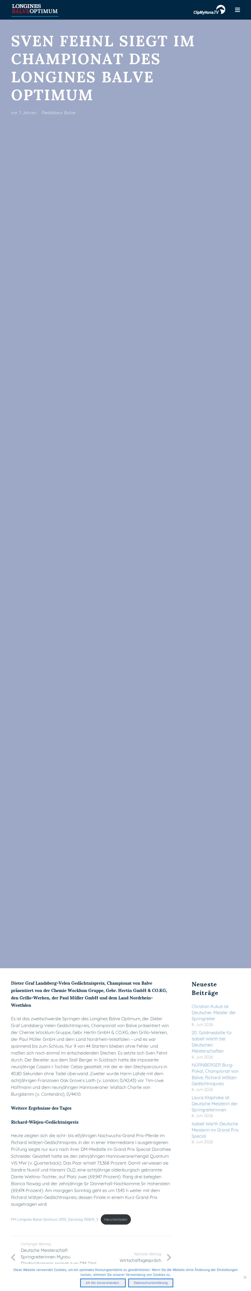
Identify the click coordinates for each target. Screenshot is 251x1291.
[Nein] (244, 1277)
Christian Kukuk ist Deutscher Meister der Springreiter (214, 1012)
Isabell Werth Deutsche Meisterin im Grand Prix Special (215, 1130)
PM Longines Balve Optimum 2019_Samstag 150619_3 (54, 1219)
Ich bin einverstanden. (103, 1283)
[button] (238, 10)
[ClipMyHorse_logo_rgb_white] (209, 10)
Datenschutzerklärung (151, 1283)
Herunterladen (115, 1219)
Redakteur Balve (58, 112)
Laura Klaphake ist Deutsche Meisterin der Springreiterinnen (215, 1104)
